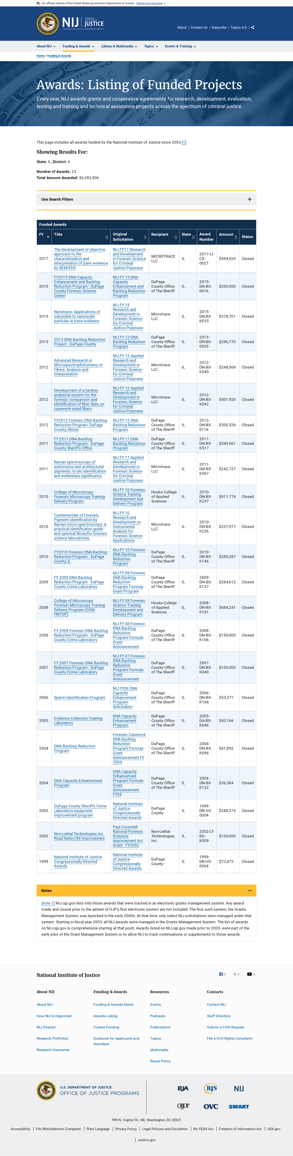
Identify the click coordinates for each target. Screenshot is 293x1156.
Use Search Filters (57, 199)
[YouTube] (252, 977)
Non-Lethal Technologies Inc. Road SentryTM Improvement (79, 836)
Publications (160, 1027)
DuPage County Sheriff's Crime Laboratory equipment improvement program (80, 810)
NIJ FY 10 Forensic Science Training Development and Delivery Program (129, 496)
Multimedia (159, 1050)
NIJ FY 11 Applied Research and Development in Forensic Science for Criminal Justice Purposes (128, 469)
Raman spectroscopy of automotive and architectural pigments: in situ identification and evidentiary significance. (80, 469)
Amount (226, 234)
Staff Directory (219, 1016)
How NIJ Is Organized (54, 1016)
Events (155, 1004)
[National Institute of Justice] (239, 1092)
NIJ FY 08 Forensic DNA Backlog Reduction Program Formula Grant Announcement (129, 635)
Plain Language (98, 1129)
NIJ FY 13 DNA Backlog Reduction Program (129, 342)
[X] (238, 977)
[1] (184, 142)
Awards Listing (105, 1016)
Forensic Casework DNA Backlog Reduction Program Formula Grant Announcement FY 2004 (129, 748)
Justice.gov (146, 1140)
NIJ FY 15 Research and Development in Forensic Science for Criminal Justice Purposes (128, 316)
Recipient (159, 234)
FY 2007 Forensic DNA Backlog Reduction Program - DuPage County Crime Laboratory (81, 667)
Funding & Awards (59, 55)
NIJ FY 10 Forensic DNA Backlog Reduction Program (129, 556)
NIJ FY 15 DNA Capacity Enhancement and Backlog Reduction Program (129, 286)
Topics (155, 1038)
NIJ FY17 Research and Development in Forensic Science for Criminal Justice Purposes (129, 258)
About (182, 27)
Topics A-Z (239, 27)
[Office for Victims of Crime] (211, 1110)
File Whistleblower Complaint (58, 1129)
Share (256, 31)
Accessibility (20, 1129)
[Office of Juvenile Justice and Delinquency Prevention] (183, 1110)
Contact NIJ (216, 1004)
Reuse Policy (160, 1061)
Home (40, 55)
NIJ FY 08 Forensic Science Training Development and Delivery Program (129, 607)
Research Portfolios (52, 1038)
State (186, 234)
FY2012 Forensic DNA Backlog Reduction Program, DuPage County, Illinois (80, 425)
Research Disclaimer (53, 1050)
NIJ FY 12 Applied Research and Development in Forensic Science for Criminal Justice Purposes (128, 367)
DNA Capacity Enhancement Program (125, 720)
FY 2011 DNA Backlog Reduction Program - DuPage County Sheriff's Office (79, 443)
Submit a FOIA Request (225, 1027)
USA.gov (273, 1129)
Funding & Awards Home (113, 1004)
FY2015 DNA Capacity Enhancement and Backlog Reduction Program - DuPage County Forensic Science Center (79, 286)
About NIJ (45, 1004)
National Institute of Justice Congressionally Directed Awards (128, 810)
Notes (46, 890)
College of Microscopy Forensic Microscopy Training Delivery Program (79, 496)
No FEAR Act (203, 1129)
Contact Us (199, 27)
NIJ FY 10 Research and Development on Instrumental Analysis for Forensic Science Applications (127, 527)
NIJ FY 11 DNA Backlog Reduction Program (129, 443)
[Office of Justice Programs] (48, 23)
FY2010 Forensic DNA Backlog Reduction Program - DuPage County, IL (80, 556)
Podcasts (157, 1016)
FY (44, 237)
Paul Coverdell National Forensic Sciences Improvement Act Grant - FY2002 (128, 836)
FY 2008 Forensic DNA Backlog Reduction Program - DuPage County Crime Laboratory (81, 635)
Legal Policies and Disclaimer (165, 1129)
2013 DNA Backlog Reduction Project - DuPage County (79, 341)
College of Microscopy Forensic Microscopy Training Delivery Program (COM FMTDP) (79, 607)
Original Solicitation (123, 237)
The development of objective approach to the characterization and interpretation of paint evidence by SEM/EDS (81, 258)
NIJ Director (46, 1027)
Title (58, 234)
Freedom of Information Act (240, 1129)
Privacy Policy (126, 1129)
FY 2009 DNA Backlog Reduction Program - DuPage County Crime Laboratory (79, 582)
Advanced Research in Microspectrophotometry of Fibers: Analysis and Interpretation (78, 367)
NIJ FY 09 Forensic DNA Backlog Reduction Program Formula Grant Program (129, 582)
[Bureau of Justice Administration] (183, 1092)
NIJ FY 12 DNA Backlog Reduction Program (129, 425)
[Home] (83, 23)
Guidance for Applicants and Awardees (116, 1041)
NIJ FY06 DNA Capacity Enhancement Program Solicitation (125, 697)
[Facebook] (224, 977)
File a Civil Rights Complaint (229, 1038)
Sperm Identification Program (79, 697)
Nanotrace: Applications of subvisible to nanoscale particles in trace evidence (77, 316)
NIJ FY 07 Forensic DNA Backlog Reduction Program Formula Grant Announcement (129, 667)
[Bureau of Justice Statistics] (211, 1095)
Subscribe (219, 27)
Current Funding (106, 1027)
